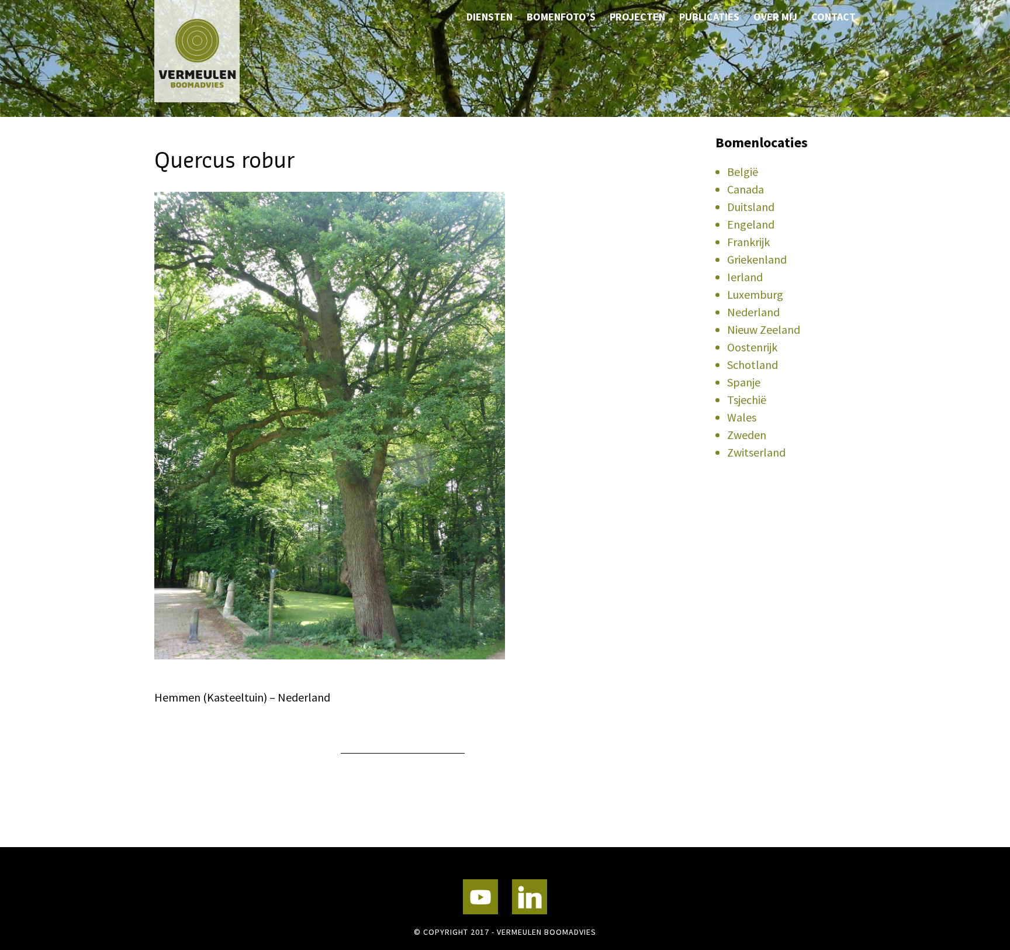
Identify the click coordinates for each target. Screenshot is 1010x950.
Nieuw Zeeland (763, 329)
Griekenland (757, 259)
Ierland (745, 277)
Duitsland (750, 206)
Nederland (753, 312)
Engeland (750, 224)
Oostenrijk (752, 347)
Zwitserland (756, 452)
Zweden (746, 434)
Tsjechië (746, 399)
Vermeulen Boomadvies (212, 51)
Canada (745, 189)
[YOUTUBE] (480, 896)
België (742, 171)
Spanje (743, 382)
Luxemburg (755, 294)
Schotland (752, 364)
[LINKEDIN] (529, 896)
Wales (741, 417)
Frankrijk (748, 241)
